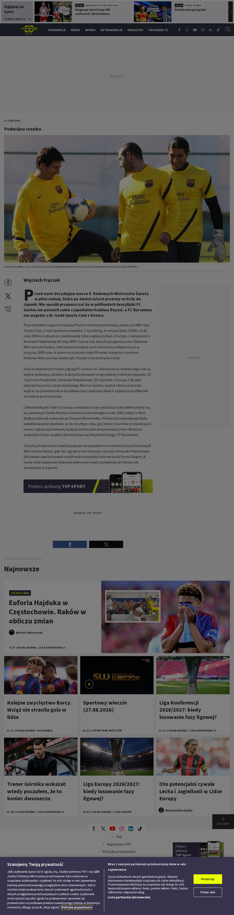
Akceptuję (207, 879)
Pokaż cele (207, 892)
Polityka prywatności (77, 907)
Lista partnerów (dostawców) (129, 897)
